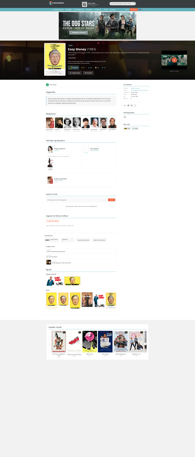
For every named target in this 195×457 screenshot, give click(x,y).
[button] (145, 344)
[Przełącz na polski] (144, 9)
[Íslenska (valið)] (140, 9)
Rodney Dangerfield (60, 179)
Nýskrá (127, 9)
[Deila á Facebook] (128, 105)
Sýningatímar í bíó (58, 9)
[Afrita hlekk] (135, 105)
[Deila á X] (131, 105)
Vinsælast (113, 9)
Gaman (70, 45)
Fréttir (106, 9)
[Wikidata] (124, 117)
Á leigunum (98, 9)
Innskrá (112, 200)
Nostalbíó (69, 9)
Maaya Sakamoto (59, 149)
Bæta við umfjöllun (52, 221)
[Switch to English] (142, 9)
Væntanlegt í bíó (79, 9)
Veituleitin (89, 9)
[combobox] (122, 3)
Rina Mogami (94, 149)
